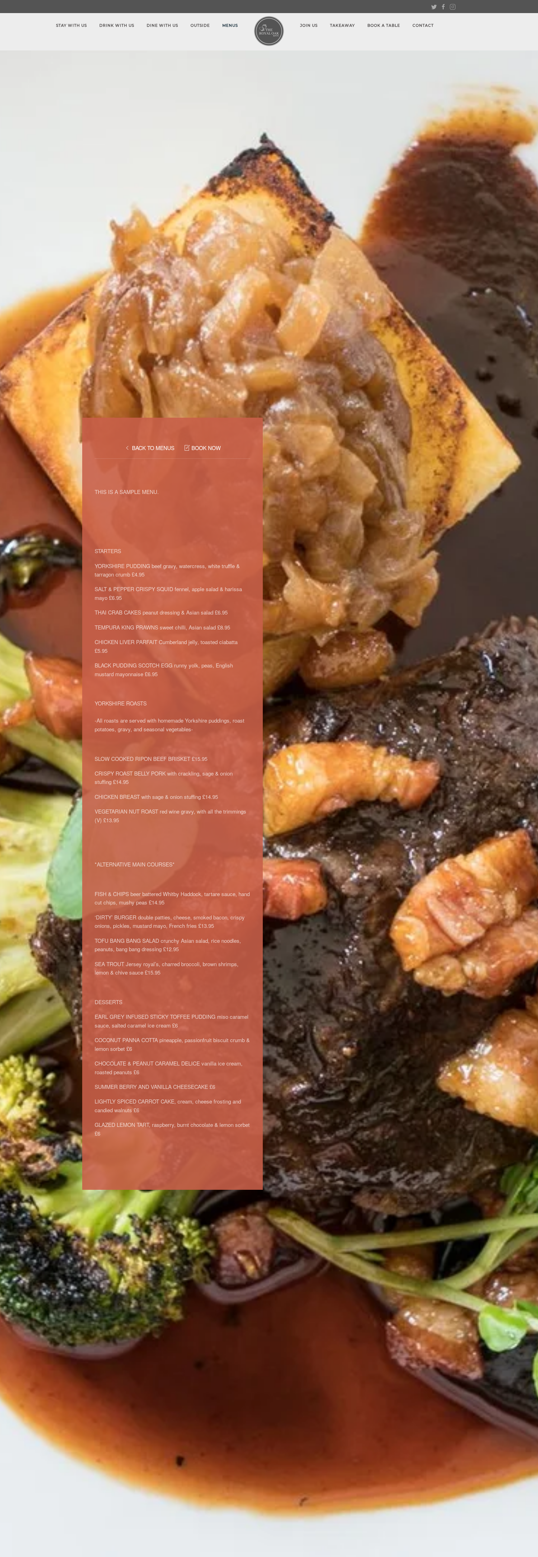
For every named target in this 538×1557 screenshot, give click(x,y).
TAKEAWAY (342, 25)
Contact (423, 25)
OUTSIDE (200, 25)
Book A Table (383, 25)
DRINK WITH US (116, 25)
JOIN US (309, 25)
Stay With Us (71, 25)
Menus (230, 25)
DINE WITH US (162, 25)
